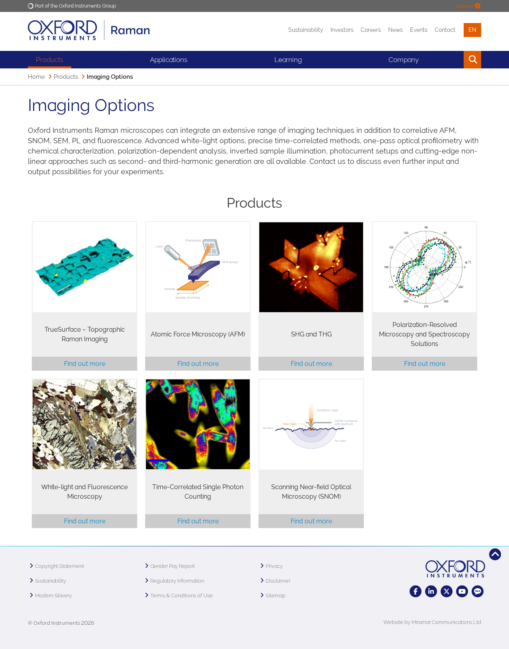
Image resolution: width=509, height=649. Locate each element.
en (472, 30)
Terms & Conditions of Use (181, 595)
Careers (371, 30)
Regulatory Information (177, 581)
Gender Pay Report (172, 566)
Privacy (274, 566)
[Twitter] (447, 591)
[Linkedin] (431, 591)
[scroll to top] (495, 554)
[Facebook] (416, 591)
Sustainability (305, 30)
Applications (168, 60)
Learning (288, 60)
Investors (342, 30)
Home (36, 76)
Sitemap (276, 595)
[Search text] (454, 59)
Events (418, 30)
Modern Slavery (53, 595)
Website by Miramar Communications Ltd (432, 622)
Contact (445, 30)
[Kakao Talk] (478, 591)
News (395, 30)
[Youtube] (462, 591)
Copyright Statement (59, 566)
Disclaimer (278, 581)
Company (404, 60)
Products (49, 60)
